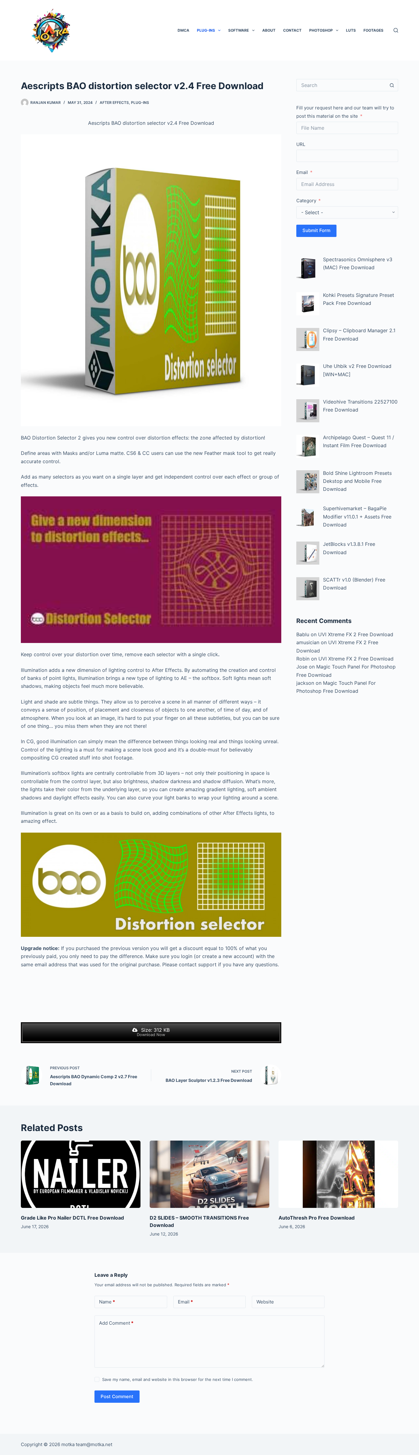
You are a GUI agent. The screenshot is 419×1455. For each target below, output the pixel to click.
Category (306, 200)
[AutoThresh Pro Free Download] (338, 1174)
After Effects (114, 102)
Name (107, 1302)
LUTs (351, 30)
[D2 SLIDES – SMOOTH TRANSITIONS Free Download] (209, 1174)
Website (265, 1302)
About (268, 30)
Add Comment (116, 1323)
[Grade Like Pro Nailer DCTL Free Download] (80, 1174)
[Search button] (392, 85)
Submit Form (316, 230)
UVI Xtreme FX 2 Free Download (355, 634)
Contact (292, 30)
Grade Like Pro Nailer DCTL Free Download (72, 1218)
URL (300, 144)
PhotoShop (321, 30)
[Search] (396, 30)
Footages (373, 30)
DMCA (183, 30)
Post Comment (117, 1396)
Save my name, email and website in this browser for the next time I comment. (177, 1379)
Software (238, 30)
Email (302, 172)
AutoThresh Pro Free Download (317, 1218)
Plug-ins (206, 30)
